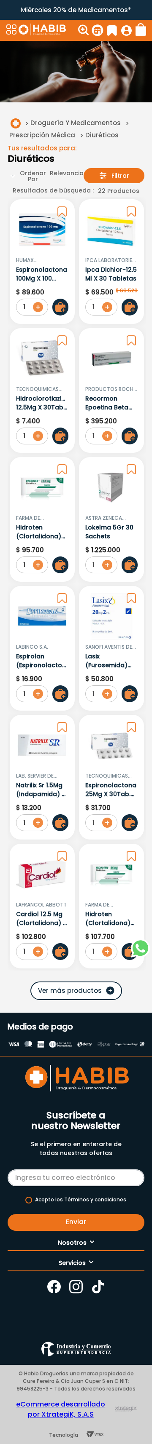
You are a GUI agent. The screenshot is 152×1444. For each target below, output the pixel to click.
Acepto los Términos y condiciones (80, 1200)
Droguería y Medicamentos (75, 122)
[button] (11, 30)
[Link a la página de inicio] (16, 123)
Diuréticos (102, 135)
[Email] (76, 1176)
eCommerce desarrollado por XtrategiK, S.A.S (60, 1409)
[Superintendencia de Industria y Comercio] (76, 1349)
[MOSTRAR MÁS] (76, 990)
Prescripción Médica (42, 135)
